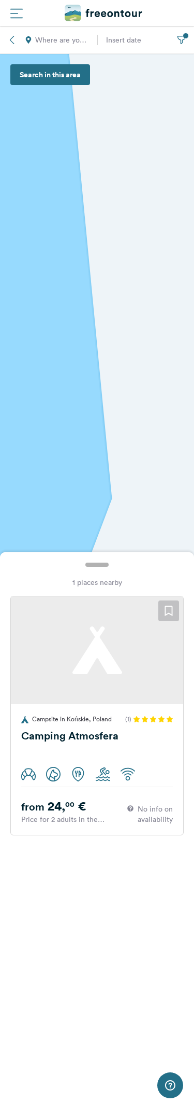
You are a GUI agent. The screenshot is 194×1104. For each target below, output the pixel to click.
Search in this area (50, 74)
